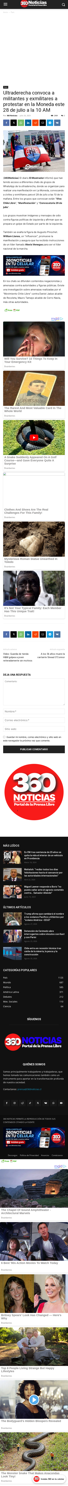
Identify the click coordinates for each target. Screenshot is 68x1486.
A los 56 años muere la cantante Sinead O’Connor (51, 655)
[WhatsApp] (21, 123)
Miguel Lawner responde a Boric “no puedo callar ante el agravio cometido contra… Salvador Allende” (44, 889)
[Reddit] (22, 1103)
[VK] (57, 123)
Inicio (5, 12)
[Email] (43, 123)
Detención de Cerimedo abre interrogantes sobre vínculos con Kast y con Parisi (44, 934)
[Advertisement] (34, 50)
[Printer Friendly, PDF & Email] (12, 311)
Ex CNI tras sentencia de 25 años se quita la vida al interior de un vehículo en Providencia (43, 855)
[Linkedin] (28, 123)
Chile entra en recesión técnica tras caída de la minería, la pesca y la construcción (42, 951)
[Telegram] (50, 123)
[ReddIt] (35, 123)
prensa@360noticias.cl (29, 1089)
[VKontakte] (46, 1103)
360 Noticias (12, 115)
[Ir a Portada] (34, 1043)
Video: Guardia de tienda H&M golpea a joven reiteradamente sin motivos (17, 657)
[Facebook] (6, 123)
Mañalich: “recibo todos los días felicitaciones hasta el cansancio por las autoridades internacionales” (43, 872)
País (12, 12)
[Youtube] (61, 1103)
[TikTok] (30, 1103)
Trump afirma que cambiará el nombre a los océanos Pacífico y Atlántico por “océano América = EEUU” (44, 917)
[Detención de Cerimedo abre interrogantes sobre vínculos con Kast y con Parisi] (12, 936)
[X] (13, 123)
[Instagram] (14, 1103)
